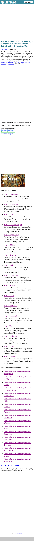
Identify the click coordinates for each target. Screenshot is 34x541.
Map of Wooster (9, 285)
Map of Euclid (9, 214)
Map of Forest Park (10, 356)
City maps (19, 533)
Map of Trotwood (10, 326)
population (17, 62)
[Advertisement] (17, 22)
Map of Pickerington (11, 316)
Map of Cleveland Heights (13, 225)
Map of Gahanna (10, 255)
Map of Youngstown (11, 194)
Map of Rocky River (11, 336)
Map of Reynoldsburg (11, 235)
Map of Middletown (11, 204)
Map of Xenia (9, 296)
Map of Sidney (9, 346)
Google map (11, 62)
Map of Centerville (10, 306)
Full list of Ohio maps (10, 465)
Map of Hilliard (9, 245)
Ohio (5, 49)
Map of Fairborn (10, 265)
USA (2, 49)
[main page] (8, 3)
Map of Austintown (11, 275)
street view (11, 64)
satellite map (4, 62)
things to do (24, 62)
